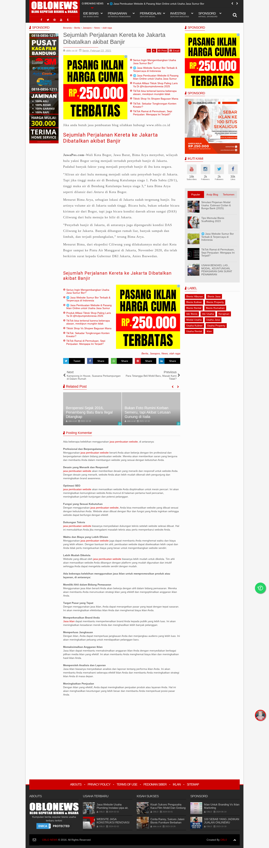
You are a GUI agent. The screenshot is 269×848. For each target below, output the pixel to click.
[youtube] (61, 20)
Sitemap (193, 784)
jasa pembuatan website (124, 441)
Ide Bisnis (191, 313)
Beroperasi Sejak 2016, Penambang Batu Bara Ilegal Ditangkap (89, 412)
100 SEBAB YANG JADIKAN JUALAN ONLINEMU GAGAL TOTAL (221, 822)
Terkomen (228, 194)
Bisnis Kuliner (194, 302)
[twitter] (48, 20)
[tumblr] (68, 20)
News (164, 353)
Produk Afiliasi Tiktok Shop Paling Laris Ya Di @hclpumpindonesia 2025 (151, 3)
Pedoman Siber (155, 784)
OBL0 (223, 839)
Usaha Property (216, 325)
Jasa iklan (69, 621)
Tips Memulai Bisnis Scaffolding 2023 (212, 219)
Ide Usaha (208, 313)
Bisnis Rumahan (215, 307)
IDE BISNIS (91, 15)
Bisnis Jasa (214, 296)
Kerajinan (223, 313)
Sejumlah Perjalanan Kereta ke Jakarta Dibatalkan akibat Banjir (110, 138)
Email (176, 50)
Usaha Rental (194, 331)
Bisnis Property (215, 302)
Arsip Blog (212, 194)
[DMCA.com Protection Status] (54, 825)
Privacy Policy (99, 784)
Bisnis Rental (193, 307)
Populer (195, 194)
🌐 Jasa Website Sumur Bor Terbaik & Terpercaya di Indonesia (155, 69)
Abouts (75, 784)
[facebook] (41, 20)
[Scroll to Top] (235, 839)
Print (164, 50)
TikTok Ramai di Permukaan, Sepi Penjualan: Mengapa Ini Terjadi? (152, 113)
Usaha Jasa (213, 319)
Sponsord (207, 15)
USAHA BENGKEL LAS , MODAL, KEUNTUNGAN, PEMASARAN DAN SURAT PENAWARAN (216, 270)
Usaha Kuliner (194, 325)
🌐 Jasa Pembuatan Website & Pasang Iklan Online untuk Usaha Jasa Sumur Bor (155, 78)
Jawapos (155, 353)
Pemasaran (119, 15)
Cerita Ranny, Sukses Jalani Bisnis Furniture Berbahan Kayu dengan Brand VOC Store (167, 824)
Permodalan (150, 15)
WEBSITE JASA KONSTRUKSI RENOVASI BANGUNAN (113, 822)
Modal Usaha (194, 319)
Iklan (177, 784)
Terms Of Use (127, 784)
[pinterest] (54, 20)
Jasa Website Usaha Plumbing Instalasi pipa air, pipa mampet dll (112, 808)
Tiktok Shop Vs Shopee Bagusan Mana (155, 98)
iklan (209, 331)
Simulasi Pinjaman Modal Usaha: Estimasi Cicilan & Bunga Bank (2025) (216, 205)
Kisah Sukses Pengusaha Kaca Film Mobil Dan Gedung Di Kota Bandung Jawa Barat (168, 808)
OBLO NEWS (49, 839)
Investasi (179, 15)
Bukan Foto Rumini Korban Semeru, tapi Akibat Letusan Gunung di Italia (148, 412)
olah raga (174, 353)
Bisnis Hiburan (194, 296)
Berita (144, 353)
